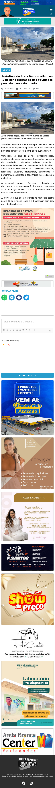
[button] (51, 9)
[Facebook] (24, 783)
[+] (35, 330)
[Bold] (3, 329)
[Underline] (10, 329)
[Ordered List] (16, 329)
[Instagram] (31, 783)
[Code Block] (26, 329)
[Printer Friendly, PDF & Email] (49, 276)
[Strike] (13, 329)
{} (33, 330)
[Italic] (7, 329)
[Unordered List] (19, 329)
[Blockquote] (23, 329)
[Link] (29, 329)
